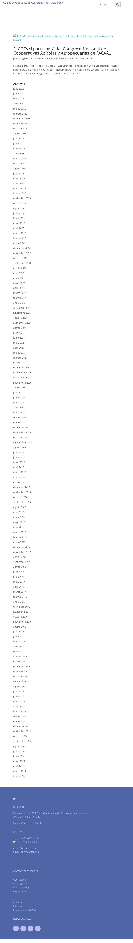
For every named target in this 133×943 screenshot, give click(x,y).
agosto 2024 (19, 168)
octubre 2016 (20, 616)
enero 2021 (19, 362)
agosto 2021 (19, 327)
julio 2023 (18, 213)
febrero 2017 (20, 596)
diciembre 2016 (21, 606)
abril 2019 (18, 467)
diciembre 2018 (21, 487)
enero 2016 (19, 661)
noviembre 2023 (22, 198)
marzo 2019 (19, 472)
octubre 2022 (20, 258)
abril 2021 (18, 347)
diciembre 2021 (21, 307)
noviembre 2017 (22, 552)
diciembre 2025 (21, 118)
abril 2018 (18, 527)
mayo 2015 (19, 701)
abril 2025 (18, 153)
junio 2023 (19, 218)
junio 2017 (19, 576)
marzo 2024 (19, 188)
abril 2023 (18, 228)
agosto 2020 (19, 387)
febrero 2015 (20, 716)
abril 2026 (18, 103)
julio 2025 (18, 138)
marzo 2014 (19, 771)
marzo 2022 (19, 292)
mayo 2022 (19, 283)
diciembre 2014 (21, 726)
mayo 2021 (19, 342)
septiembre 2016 (22, 621)
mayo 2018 (19, 522)
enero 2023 (19, 243)
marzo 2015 (19, 711)
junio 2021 (19, 337)
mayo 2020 (19, 402)
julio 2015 (18, 691)
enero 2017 (19, 601)
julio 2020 (18, 392)
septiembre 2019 (22, 442)
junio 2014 (19, 756)
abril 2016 (18, 646)
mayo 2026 (19, 98)
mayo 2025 (19, 148)
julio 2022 (18, 272)
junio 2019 (19, 457)
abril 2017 (18, 586)
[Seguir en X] (23, 928)
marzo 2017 (19, 591)
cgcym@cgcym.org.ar (24, 848)
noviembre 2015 (22, 671)
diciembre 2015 (21, 666)
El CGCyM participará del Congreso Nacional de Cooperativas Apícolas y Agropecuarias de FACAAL (62, 51)
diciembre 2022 (21, 248)
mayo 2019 (19, 462)
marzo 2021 (19, 352)
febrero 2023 (20, 238)
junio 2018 (19, 517)
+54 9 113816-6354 (26, 841)
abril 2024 (18, 183)
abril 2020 (18, 407)
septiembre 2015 (22, 681)
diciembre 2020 (21, 367)
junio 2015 (19, 696)
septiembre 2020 (22, 382)
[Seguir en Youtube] (30, 928)
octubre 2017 (20, 556)
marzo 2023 (19, 233)
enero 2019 (19, 482)
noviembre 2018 (22, 492)
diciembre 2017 (21, 546)
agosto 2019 (19, 447)
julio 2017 (18, 571)
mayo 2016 (19, 641)
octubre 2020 (20, 377)
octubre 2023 (20, 203)
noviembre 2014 (22, 731)
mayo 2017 (19, 581)
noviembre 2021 (22, 312)
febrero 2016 (20, 656)
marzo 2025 (19, 158)
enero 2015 (19, 721)
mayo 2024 (19, 178)
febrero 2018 (20, 536)
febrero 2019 (20, 477)
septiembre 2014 (22, 741)
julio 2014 (18, 751)
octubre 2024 (20, 163)
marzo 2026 (19, 108)
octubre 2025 (20, 128)
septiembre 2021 (22, 322)
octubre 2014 (20, 736)
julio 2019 (18, 452)
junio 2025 (19, 143)
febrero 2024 (20, 193)
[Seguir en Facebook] (16, 928)
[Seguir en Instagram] (38, 928)
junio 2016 (19, 636)
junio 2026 (19, 93)
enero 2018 (19, 541)
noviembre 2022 (22, 253)
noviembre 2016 (22, 611)
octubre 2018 (20, 497)
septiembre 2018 (22, 502)
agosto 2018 (19, 507)
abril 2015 (18, 706)
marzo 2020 (19, 412)
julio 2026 (18, 88)
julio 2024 (18, 173)
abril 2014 (18, 766)
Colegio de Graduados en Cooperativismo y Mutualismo (48, 58)
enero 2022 (19, 302)
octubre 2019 (20, 437)
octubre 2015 (20, 676)
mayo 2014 (19, 761)
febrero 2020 (20, 417)
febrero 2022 (20, 297)
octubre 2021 (20, 317)
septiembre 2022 (22, 262)
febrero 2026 (20, 113)
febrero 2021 (20, 357)
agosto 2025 (19, 133)
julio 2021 (18, 332)
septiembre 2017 (22, 561)
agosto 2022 (19, 267)
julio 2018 (18, 512)
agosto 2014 (19, 746)
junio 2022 (19, 278)
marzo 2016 (19, 651)
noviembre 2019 (22, 432)
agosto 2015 (19, 686)
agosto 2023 (19, 208)
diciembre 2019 (21, 427)
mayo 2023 (19, 223)
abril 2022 (18, 287)
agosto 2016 (19, 626)
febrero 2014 (20, 776)
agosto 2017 (19, 566)
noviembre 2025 (22, 123)
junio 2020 (19, 397)
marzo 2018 (19, 532)
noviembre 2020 (22, 372)
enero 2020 (19, 422)
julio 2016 (18, 631)
